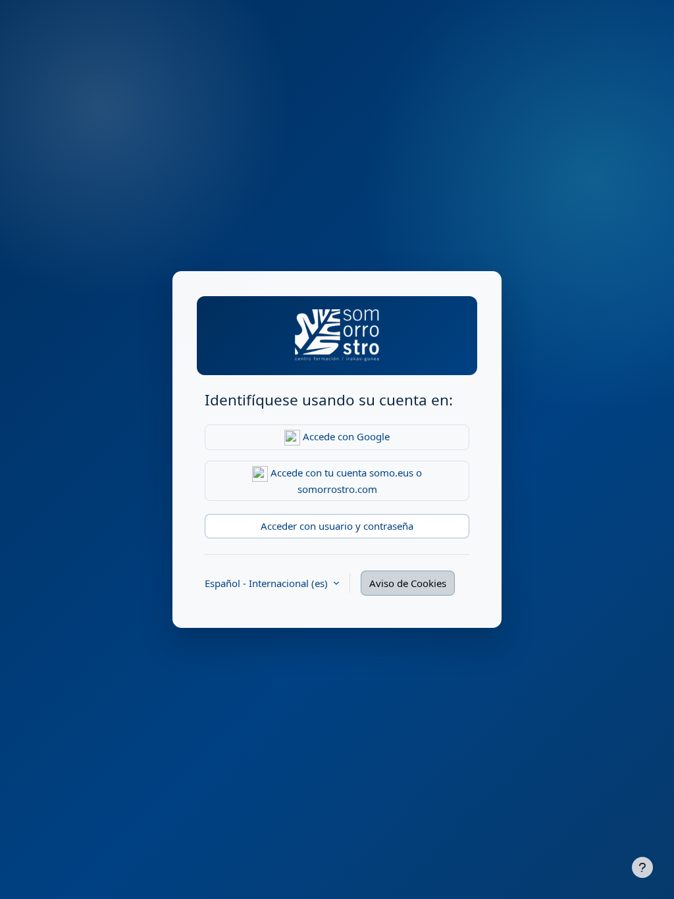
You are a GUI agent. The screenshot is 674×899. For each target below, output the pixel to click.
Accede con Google (345, 436)
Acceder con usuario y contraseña (337, 525)
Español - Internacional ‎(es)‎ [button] (267, 583)
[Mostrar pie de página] (642, 867)
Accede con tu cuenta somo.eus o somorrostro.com (345, 481)
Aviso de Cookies (407, 583)
